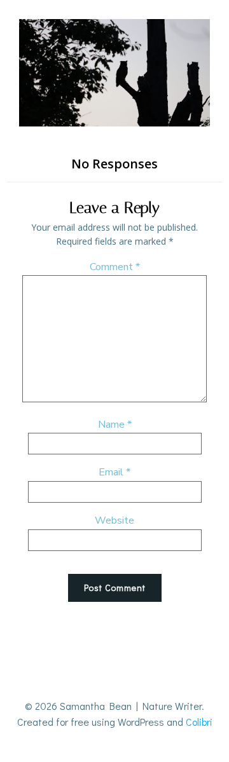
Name (115, 425)
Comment (115, 267)
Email (114, 472)
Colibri (199, 721)
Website (114, 520)
